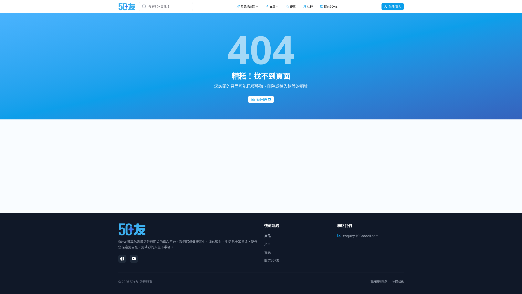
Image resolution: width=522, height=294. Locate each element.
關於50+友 (331, 6)
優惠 (293, 6)
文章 (267, 244)
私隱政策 (398, 281)
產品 (267, 236)
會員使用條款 (378, 281)
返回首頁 (264, 99)
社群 (310, 6)
